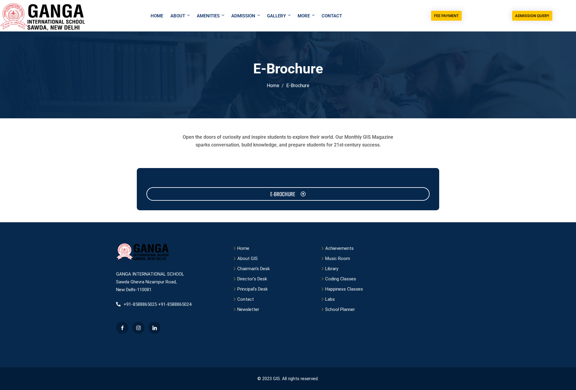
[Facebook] (122, 328)
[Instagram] (138, 328)
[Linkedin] (154, 328)
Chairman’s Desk (253, 268)
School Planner (340, 309)
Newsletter (248, 309)
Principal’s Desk (252, 289)
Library (331, 268)
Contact (332, 16)
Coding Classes (340, 279)
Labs (330, 299)
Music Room (337, 258)
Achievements (339, 248)
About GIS (247, 258)
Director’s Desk (252, 279)
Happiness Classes (344, 289)
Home (157, 16)
